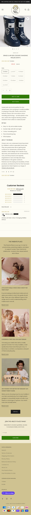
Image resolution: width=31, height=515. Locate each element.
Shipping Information (8, 456)
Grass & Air (15, 52)
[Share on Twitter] (8, 171)
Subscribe (16, 438)
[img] (5, 211)
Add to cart (15, 96)
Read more (5, 305)
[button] (6, 61)
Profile (3, 484)
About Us (4, 467)
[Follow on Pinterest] (11, 499)
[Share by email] (13, 171)
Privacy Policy (6, 459)
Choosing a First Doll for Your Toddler (14, 339)
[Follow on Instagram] (7, 499)
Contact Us (5, 464)
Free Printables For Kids (8, 473)
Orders (4, 481)
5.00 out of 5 (20, 189)
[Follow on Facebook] (2, 499)
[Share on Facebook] (6, 171)
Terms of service (7, 453)
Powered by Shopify (20, 503)
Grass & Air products (8, 168)
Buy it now (15, 102)
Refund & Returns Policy (9, 462)
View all (15, 411)
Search (4, 450)
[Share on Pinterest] (11, 171)
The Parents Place (7, 470)
